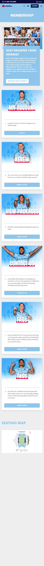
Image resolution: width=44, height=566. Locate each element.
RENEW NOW (22, 185)
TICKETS (34, 6)
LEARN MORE (22, 237)
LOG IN (22, 133)
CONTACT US (22, 293)
